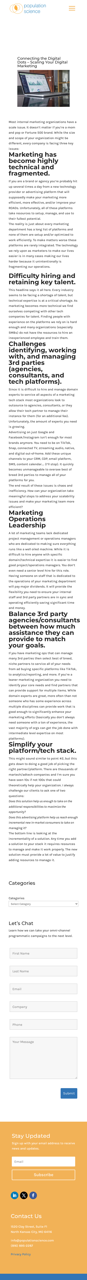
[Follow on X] (24, 1195)
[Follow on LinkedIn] (14, 1195)
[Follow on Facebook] (33, 1195)
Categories (16, 898)
